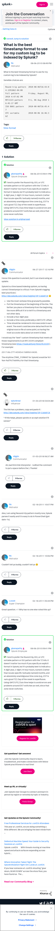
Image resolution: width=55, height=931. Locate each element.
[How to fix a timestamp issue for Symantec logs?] (47, 253)
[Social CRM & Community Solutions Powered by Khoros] (46, 892)
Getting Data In (9, 29)
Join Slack (27, 771)
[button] (50, 39)
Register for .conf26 (28, 738)
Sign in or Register (22, 20)
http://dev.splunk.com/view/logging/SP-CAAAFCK (25, 296)
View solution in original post (17, 219)
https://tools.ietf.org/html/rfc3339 (32, 344)
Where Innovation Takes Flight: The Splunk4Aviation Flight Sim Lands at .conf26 (24, 863)
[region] (27, 917)
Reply (11, 146)
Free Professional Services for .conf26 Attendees (26, 823)
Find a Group (27, 801)
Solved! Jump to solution (17, 38)
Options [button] (50, 29)
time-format (10, 128)
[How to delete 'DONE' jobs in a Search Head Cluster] (52, 253)
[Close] (51, 908)
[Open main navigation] (51, 4)
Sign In (42, 4)
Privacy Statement (26, 920)
